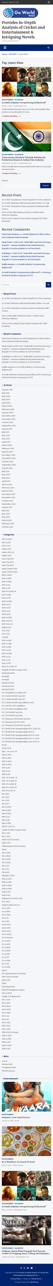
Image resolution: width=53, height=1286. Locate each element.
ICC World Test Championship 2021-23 (18, 732)
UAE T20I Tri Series (10, 977)
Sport (4, 970)
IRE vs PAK (6, 813)
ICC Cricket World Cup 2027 (13, 699)
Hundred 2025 (8, 686)
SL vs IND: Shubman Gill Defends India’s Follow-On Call (25, 203)
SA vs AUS (6, 908)
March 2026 (7, 406)
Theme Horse (36, 1279)
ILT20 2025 (6, 748)
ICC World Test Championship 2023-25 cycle (20, 735)
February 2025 (8, 448)
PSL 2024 (6, 902)
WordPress (34, 1282)
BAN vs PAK (7, 601)
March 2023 (7, 520)
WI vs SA (5, 1016)
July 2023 (5, 510)
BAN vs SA (6, 604)
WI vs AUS (6, 1003)
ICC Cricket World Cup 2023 (13, 696)
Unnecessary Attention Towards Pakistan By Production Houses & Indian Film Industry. (23, 158)
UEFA (4, 983)
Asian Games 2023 (9, 569)
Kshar (17, 1121)
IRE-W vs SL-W (8, 826)
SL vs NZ (5, 957)
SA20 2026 (6, 931)
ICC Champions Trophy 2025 (14, 693)
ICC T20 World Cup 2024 (12, 712)
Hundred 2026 (8, 689)
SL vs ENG (6, 951)
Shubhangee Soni (20, 106)
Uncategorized (8, 987)
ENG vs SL (6, 660)
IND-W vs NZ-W (8, 791)
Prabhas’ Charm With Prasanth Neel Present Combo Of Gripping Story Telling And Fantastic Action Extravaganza (25, 1253)
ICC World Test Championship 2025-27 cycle (20, 738)
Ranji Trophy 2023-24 (11, 905)
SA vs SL (5, 918)
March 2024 (7, 484)
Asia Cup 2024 (8, 562)
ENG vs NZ (6, 650)
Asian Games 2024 (10, 572)
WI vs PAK (6, 1013)
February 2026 (8, 409)
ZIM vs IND (6, 1039)
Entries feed (7, 1064)
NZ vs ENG (6, 859)
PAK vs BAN (7, 885)
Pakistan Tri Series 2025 (12, 898)
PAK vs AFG (7, 879)
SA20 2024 (6, 924)
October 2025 (7, 422)
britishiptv (6, 253)
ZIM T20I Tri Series (10, 1032)
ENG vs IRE (6, 647)
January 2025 (7, 452)
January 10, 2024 (8, 1257)
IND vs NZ (6, 768)
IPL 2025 (5, 797)
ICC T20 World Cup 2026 (12, 715)
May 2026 (6, 399)
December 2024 (8, 455)
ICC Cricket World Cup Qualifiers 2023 (18, 702)
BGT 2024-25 (7, 624)
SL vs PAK (6, 960)
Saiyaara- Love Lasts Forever (16, 1117)
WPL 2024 (6, 1022)
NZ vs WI (5, 872)
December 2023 (8, 494)
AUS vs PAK (6, 582)
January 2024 (7, 491)
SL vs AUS (6, 944)
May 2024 (6, 478)
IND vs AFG (6, 755)
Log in (4, 1061)
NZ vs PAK (6, 862)
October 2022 (7, 527)
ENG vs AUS (7, 640)
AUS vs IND (6, 578)
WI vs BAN (6, 1006)
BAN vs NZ (6, 598)
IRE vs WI (6, 820)
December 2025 (8, 416)
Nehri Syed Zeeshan (10, 234)
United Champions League (13, 990)
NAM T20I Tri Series (10, 840)
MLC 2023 (6, 833)
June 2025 (6, 435)
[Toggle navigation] (5, 47)
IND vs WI (6, 774)
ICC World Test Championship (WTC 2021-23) (21, 729)
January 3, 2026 (7, 1121)
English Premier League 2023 (14, 670)
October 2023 (7, 501)
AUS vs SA (6, 585)
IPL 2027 (5, 804)
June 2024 (6, 474)
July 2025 (5, 432)
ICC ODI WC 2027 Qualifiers (13, 706)
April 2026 (6, 403)
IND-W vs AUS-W (9, 784)
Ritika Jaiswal (18, 1165)
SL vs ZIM (6, 967)
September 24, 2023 (9, 163)
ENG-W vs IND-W (9, 666)
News (4, 849)
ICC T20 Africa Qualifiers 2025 (14, 709)
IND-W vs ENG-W (9, 787)
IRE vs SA (6, 817)
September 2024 (9, 465)
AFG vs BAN (7, 539)
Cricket (5, 637)
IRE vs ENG (6, 807)
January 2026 (7, 412)
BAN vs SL (6, 611)
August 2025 (7, 429)
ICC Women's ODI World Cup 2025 (16, 719)
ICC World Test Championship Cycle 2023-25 (20, 742)
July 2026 (5, 393)
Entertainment (8, 100)
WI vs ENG (6, 1009)
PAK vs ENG (7, 889)
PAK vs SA (6, 895)
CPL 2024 (6, 631)
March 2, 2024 (7, 106)
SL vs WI (5, 964)
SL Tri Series (7, 938)
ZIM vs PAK (6, 1045)
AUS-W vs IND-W (9, 591)
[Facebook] (21, 1268)
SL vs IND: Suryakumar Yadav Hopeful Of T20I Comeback (26, 200)
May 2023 (6, 517)
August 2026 (7, 390)
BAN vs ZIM (7, 617)
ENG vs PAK (7, 653)
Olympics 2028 (8, 875)
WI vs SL (5, 1019)
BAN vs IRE (6, 595)
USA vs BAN (7, 993)
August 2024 (7, 468)
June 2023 (6, 514)
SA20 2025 (6, 928)
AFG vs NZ (6, 542)
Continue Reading (10, 116)
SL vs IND (6, 954)
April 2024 (6, 481)
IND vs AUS (6, 758)
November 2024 (9, 458)
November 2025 (8, 419)
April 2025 (6, 442)
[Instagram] (24, 1268)
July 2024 (5, 471)
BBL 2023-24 (7, 621)
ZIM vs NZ (6, 1042)
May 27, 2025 (6, 1165)
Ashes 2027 (6, 555)
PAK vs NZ (6, 892)
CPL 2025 (6, 634)
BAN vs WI (6, 614)
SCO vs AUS (7, 934)
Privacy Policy (16, 1279)
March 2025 (7, 445)
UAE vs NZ (6, 980)
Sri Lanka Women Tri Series (14, 973)
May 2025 (6, 439)
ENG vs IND (7, 644)
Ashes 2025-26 (8, 552)
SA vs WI (5, 921)
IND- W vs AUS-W (9, 781)
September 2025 (9, 426)
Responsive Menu (48, 2)
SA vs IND (6, 911)
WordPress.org (8, 1071)
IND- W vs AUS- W (9, 778)
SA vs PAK (6, 915)
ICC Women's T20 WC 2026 (13, 722)
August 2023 (7, 507)
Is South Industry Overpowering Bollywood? (24, 102)
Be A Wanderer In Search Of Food (18, 1162)
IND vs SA (6, 771)
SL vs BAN (6, 947)
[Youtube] (32, 1268)
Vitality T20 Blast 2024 (11, 996)
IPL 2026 (5, 800)
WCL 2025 (6, 1000)
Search (5, 180)
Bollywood (19, 100)
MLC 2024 (6, 836)
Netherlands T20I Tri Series (13, 846)
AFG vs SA (6, 546)
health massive (8, 264)
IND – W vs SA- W (9, 751)
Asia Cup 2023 (8, 559)
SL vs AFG (6, 941)
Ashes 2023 (6, 549)
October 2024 (7, 461)
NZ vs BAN (6, 856)
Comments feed (9, 1067)
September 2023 (9, 504)
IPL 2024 (5, 794)
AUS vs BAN (7, 575)
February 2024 (8, 488)
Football (5, 676)
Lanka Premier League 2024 (14, 830)
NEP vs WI (6, 843)
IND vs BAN (7, 761)
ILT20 (4, 745)
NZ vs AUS (6, 853)
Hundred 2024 (8, 683)
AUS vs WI (6, 588)
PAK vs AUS (6, 882)
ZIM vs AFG (7, 1035)
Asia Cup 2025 (8, 565)
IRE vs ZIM (6, 823)
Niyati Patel (6, 242)
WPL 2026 (6, 1029)
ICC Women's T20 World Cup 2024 (16, 725)
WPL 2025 (6, 1026)
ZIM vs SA (6, 1049)
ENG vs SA (6, 657)
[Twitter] (28, 1268)
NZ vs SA (5, 866)
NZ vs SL (5, 869)
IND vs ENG (7, 764)
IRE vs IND (6, 810)
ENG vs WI (6, 663)
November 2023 (8, 497)
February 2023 (8, 523)
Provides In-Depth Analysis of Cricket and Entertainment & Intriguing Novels (23, 29)
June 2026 (6, 396)
